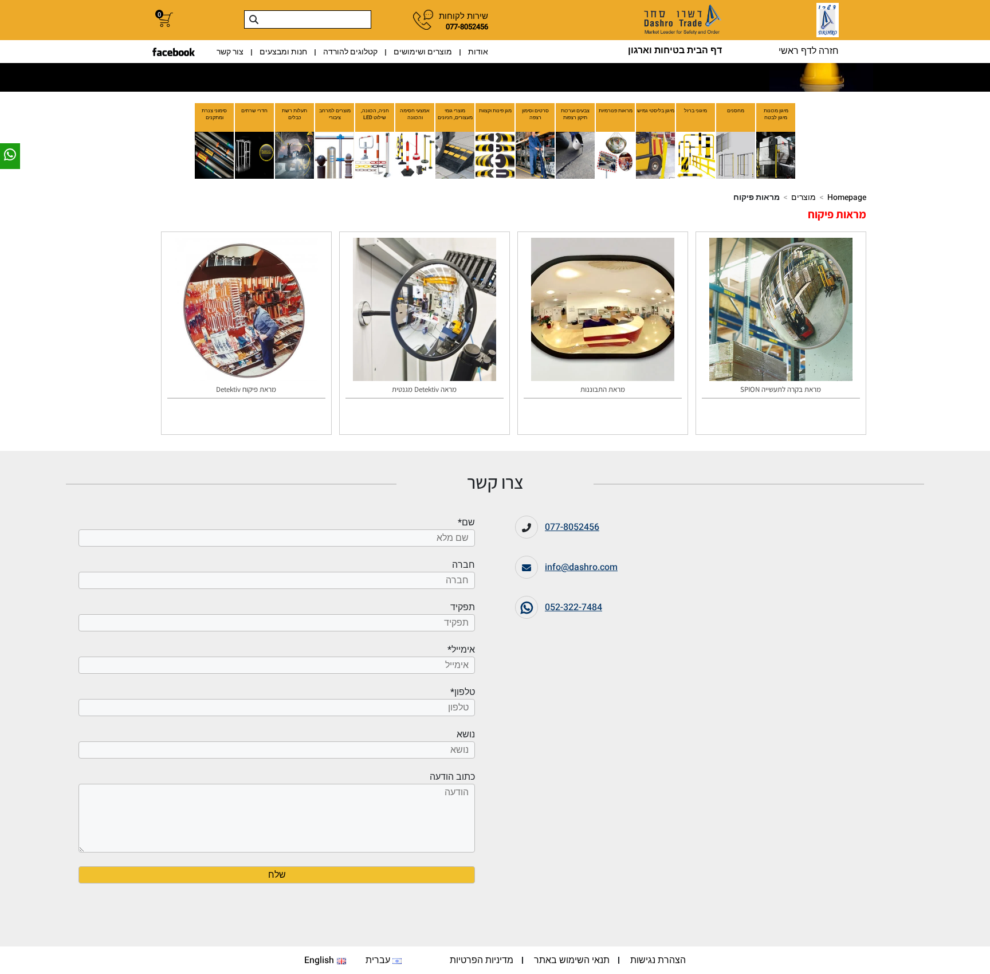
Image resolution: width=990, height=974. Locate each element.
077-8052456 (572, 527)
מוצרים (803, 197)
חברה (463, 565)
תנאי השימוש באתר (572, 960)
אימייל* (461, 650)
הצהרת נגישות (658, 960)
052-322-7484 (573, 607)
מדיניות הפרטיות (481, 960)
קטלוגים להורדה (350, 52)
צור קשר (230, 52)
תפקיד (462, 607)
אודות (478, 52)
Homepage (846, 197)
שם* (466, 522)
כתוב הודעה (452, 842)
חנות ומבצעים (283, 52)
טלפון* (462, 692)
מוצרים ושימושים (423, 52)
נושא (466, 734)
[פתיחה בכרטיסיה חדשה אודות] (173, 51)
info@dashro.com (581, 567)
